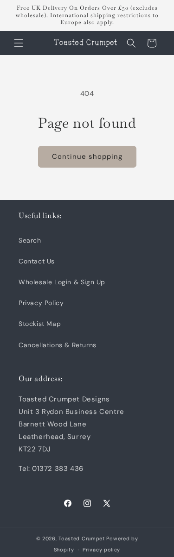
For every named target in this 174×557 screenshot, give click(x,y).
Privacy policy (101, 549)
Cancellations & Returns (58, 345)
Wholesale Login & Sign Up (62, 282)
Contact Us (37, 261)
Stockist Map (40, 323)
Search (30, 240)
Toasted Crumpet (81, 538)
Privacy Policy (41, 303)
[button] (18, 43)
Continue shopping (87, 156)
